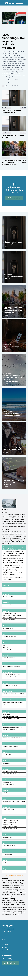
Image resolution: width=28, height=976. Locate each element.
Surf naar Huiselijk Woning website (12, 615)
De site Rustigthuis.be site (10, 677)
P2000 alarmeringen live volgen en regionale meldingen (13, 41)
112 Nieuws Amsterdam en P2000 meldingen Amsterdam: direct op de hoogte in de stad (14, 162)
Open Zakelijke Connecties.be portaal (12, 727)
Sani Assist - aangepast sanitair (11, 706)
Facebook (6, 944)
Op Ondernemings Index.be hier (11, 774)
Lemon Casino (7, 754)
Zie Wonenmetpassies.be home (11, 718)
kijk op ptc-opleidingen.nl (9, 658)
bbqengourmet (7, 605)
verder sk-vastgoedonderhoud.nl (11, 666)
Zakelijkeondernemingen (9, 729)
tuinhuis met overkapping (13, 551)
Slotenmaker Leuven (8, 809)
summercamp (6, 763)
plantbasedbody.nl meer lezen (11, 685)
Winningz (5, 647)
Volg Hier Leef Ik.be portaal (10, 771)
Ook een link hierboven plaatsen (14, 876)
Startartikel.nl (6, 714)
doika (4, 862)
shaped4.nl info (7, 782)
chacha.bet (6, 588)
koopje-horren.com (8, 854)
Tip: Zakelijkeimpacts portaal (10, 828)
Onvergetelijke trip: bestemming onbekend (14, 801)
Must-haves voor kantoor (9, 613)
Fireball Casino (7, 649)
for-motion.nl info (7, 793)
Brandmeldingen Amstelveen (10, 820)
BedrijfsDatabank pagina (9, 822)
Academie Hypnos (8, 596)
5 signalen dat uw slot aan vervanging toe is (11, 111)
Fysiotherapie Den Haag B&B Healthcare (13, 694)
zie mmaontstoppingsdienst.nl (10, 746)
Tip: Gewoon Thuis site (9, 619)
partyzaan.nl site (7, 837)
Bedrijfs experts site (8, 824)
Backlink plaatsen (14, 198)
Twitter (6, 947)
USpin (4, 645)
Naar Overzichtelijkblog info (10, 826)
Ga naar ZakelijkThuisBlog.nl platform (12, 738)
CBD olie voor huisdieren (9, 636)
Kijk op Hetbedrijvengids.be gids (11, 674)
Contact (4, 939)
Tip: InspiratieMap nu (8, 784)
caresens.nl (6, 871)
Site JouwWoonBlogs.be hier (10, 716)
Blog (3, 937)
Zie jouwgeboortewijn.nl (9, 845)
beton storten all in (8, 628)
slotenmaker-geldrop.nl (9, 812)
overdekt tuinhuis (10, 560)
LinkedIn (6, 950)
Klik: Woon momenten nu (9, 617)
